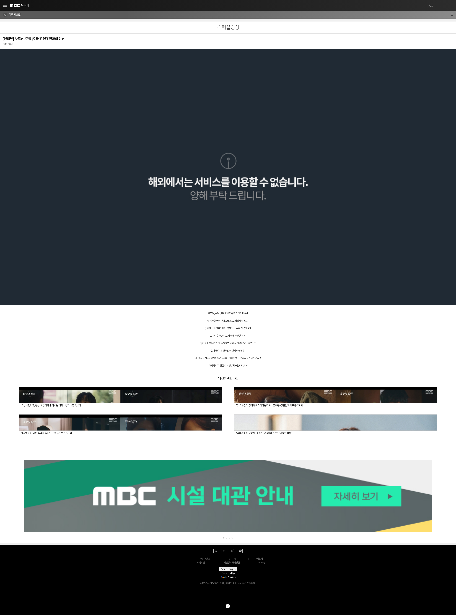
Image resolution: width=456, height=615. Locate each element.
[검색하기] (431, 5)
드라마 (25, 5)
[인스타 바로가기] (232, 551)
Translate (232, 577)
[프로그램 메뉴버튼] (452, 15)
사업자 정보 (205, 559)
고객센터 (259, 559)
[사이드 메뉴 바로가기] (5, 5)
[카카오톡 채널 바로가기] (240, 551)
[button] (228, 177)
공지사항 (232, 559)
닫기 (228, 606)
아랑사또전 (15, 14)
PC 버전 (261, 563)
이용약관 (201, 563)
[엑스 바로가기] (215, 551)
